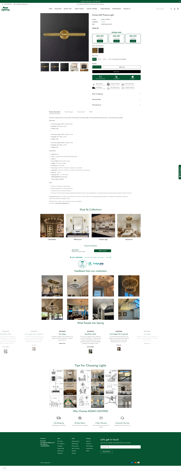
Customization (116, 9)
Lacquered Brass (95, 50)
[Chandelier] (52, 225)
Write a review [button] (102, 251)
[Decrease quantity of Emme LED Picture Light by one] (93, 67)
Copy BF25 (116, 41)
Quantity (94, 63)
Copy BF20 (100, 41)
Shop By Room (79, 9)
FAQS (87, 451)
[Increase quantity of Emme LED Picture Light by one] (99, 67)
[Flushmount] (129, 225)
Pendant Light (103, 239)
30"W (104, 59)
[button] (178, 8)
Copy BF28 (133, 41)
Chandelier (60, 446)
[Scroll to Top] (178, 463)
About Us (88, 441)
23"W (99, 59)
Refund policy (75, 443)
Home (50, 9)
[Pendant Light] (103, 225)
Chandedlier (52, 239)
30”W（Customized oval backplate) (117, 59)
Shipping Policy (75, 441)
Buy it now (116, 71)
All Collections (60, 443)
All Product (60, 441)
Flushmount (128, 239)
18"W (94, 59)
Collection (58, 9)
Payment (74, 453)
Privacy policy (75, 446)
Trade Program (105, 9)
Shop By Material (92, 9)
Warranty (74, 451)
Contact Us (126, 9)
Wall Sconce (78, 239)
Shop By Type (67, 9)
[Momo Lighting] (5, 9)
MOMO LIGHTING (105, 19)
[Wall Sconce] (78, 225)
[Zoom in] (85, 16)
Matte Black (101, 50)
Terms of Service (75, 448)
